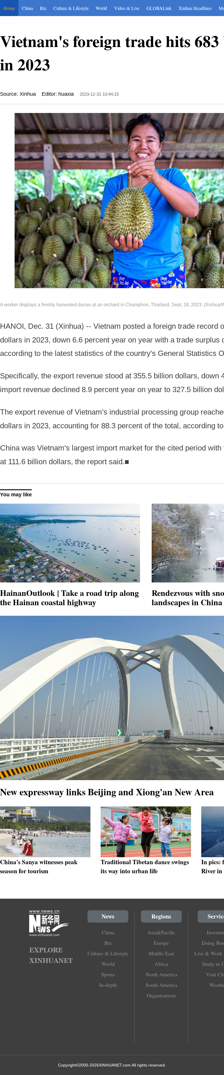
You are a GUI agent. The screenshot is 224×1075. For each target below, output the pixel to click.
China (27, 8)
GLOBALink (159, 8)
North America (161, 974)
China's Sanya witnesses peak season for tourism (39, 866)
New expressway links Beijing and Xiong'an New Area (107, 792)
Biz (43, 8)
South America (161, 984)
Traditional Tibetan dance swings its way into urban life (145, 866)
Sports (108, 974)
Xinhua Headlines (195, 8)
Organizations (161, 995)
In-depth (108, 984)
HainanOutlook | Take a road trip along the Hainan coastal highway (69, 597)
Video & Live (126, 8)
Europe (161, 942)
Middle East (161, 953)
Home (9, 8)
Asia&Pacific (161, 932)
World (101, 8)
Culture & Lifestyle (71, 8)
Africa (161, 963)
